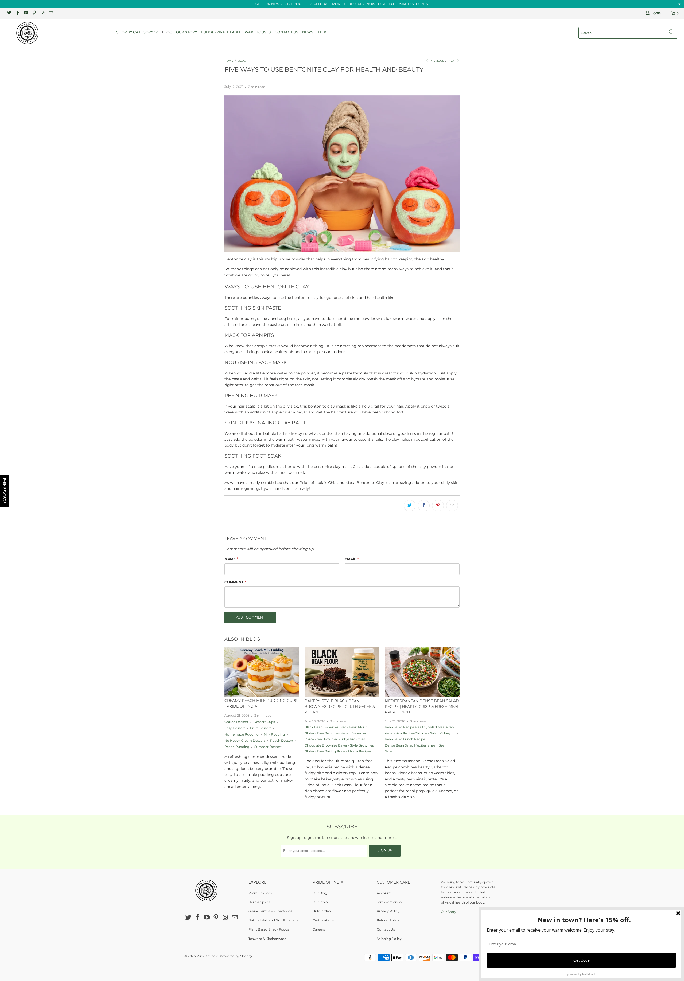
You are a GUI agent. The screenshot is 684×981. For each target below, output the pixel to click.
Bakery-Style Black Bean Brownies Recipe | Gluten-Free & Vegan (340, 706)
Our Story (186, 32)
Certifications (323, 920)
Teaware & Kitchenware (267, 939)
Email (352, 559)
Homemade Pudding (241, 734)
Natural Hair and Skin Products (273, 920)
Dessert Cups (264, 722)
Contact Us (286, 32)
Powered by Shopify (236, 956)
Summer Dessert (268, 747)
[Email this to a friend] (452, 505)
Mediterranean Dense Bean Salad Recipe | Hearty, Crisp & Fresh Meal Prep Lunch (422, 706)
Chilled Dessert (236, 722)
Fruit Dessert (260, 728)
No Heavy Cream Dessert (244, 740)
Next (452, 60)
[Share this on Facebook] (424, 505)
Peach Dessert (281, 740)
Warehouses (258, 32)
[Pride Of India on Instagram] (42, 13)
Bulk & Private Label (221, 32)
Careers (319, 929)
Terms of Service (390, 902)
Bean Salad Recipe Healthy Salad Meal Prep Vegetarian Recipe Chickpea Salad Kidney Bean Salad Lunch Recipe (419, 733)
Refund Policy (388, 920)
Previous (436, 60)
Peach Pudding (236, 747)
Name (231, 559)
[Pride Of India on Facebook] (17, 13)
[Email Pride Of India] (50, 13)
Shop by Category (135, 32)
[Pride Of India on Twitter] (9, 13)
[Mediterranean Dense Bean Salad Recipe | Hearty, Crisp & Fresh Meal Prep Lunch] (422, 672)
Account (384, 893)
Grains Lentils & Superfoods (270, 911)
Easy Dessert (234, 728)
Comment (235, 582)
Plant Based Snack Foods (268, 929)
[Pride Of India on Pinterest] (34, 13)
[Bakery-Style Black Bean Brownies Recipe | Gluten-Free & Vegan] (342, 672)
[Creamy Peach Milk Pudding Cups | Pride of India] (261, 672)
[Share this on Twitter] (409, 505)
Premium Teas (260, 893)
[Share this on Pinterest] (438, 505)
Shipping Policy (389, 939)
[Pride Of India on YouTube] (26, 13)
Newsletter (314, 32)
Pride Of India (207, 956)
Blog (167, 32)
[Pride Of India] (57, 33)
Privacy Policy (388, 911)
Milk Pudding (274, 734)
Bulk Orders (322, 911)
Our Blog (320, 893)
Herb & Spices (259, 902)
